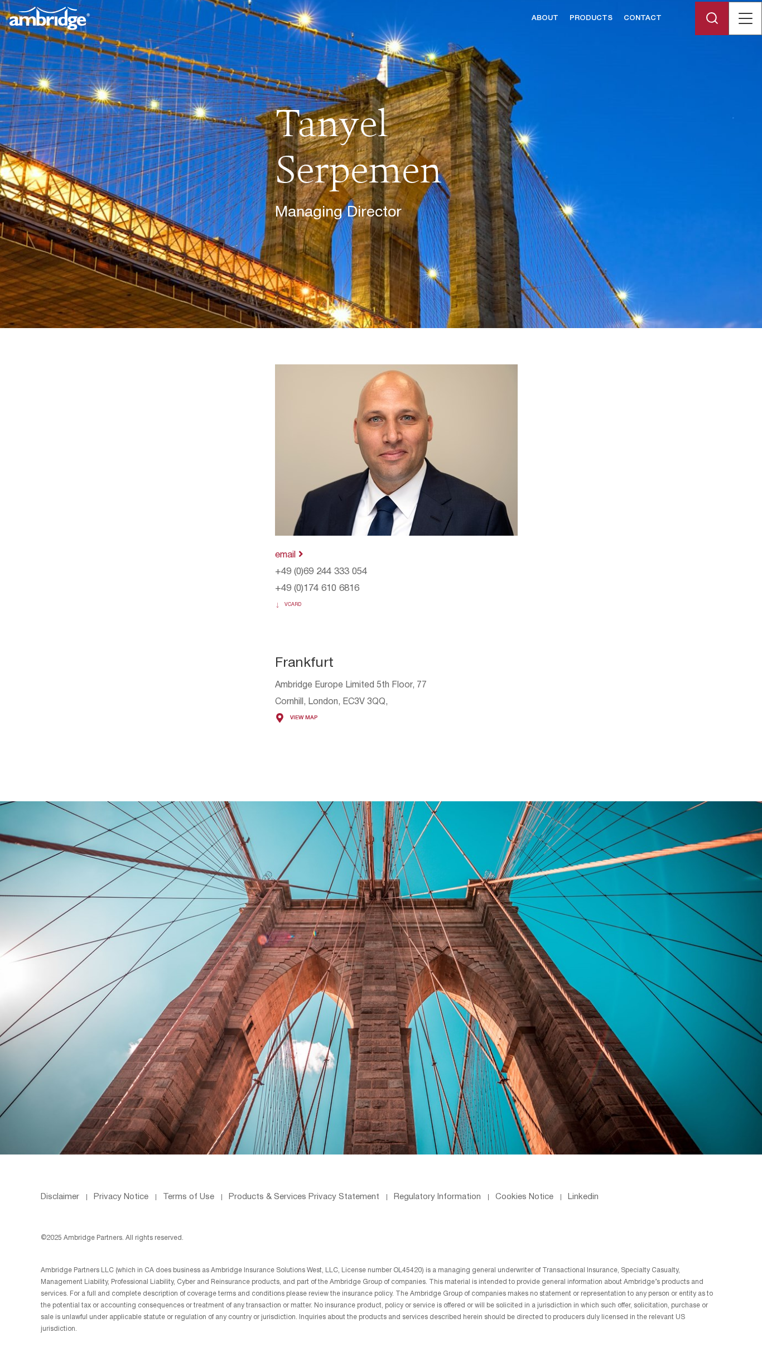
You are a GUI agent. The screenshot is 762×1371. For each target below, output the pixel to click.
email (286, 555)
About (545, 18)
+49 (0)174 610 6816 (317, 588)
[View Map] (279, 718)
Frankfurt (304, 663)
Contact (643, 18)
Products (591, 18)
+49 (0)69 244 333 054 (321, 571)
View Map (303, 717)
